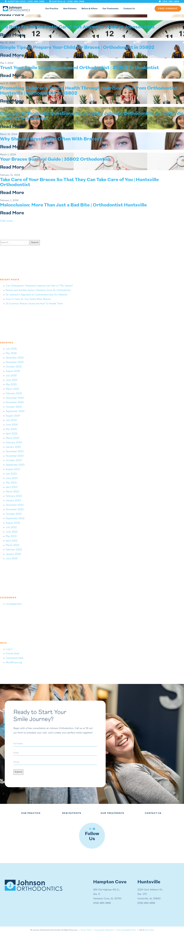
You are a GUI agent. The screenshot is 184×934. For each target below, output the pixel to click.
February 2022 (14, 550)
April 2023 (11, 487)
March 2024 (12, 438)
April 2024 (11, 434)
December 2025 (15, 358)
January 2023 (13, 501)
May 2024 (11, 429)
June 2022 (12, 532)
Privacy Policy (86, 930)
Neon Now (149, 930)
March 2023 (12, 492)
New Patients (69, 9)
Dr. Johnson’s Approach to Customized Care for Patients (36, 295)
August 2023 (13, 469)
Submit (18, 772)
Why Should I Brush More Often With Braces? (51, 139)
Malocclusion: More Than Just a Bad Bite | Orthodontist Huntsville (73, 205)
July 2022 (11, 527)
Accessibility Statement (104, 930)
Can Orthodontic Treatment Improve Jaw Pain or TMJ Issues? (39, 286)
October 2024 (14, 407)
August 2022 (13, 523)
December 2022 (15, 505)
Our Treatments (110, 9)
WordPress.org (14, 662)
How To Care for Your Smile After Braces (28, 299)
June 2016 (11, 559)
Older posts (6, 221)
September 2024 (15, 411)
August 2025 (13, 371)
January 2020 (13, 554)
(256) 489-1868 (36, 1)
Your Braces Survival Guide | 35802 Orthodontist (55, 159)
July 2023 (11, 474)
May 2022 (11, 536)
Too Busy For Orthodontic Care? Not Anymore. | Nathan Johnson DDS (77, 27)
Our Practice (51, 9)
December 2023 (15, 451)
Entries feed (12, 654)
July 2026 (11, 349)
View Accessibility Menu (126, 930)
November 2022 (15, 509)
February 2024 (14, 443)
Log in (9, 649)
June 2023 (12, 478)
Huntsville (59, 1)
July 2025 (11, 376)
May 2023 (11, 483)
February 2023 (14, 496)
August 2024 (13, 416)
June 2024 (12, 425)
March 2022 (12, 545)
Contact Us (129, 9)
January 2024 (13, 447)
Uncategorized (13, 604)
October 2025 (14, 367)
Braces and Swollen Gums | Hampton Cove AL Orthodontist (38, 290)
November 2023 (15, 456)
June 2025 (12, 380)
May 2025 (11, 385)
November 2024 (15, 402)
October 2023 (14, 460)
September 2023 (15, 465)
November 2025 (15, 362)
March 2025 (12, 389)
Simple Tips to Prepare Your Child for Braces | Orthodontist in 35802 (77, 47)
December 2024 (15, 398)
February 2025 (14, 393)
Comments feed (14, 658)
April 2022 (11, 541)
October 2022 (14, 514)
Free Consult (168, 9)
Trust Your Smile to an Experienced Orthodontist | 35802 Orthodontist (79, 68)
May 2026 (11, 353)
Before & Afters (89, 9)
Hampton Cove (16, 1)
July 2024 (11, 420)
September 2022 (15, 518)
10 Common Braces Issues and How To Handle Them (34, 304)
